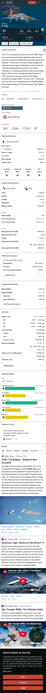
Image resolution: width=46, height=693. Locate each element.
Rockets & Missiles (8, 526)
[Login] (43, 3)
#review (16, 529)
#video (12, 596)
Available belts (10, 275)
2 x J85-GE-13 (39, 196)
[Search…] (39, 3)
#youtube (5, 596)
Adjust (23, 688)
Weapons (29, 526)
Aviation (37, 526)
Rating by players (23, 99)
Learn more (7, 671)
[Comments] (8, 599)
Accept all (23, 683)
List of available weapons (12, 304)
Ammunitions (20, 526)
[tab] (42, 29)
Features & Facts (37, 99)
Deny (23, 677)
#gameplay (24, 529)
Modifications (9, 366)
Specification (10, 99)
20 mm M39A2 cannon (14, 260)
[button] (44, 50)
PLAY (32, 3)
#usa (3, 529)
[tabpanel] (30, 30)
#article (9, 529)
